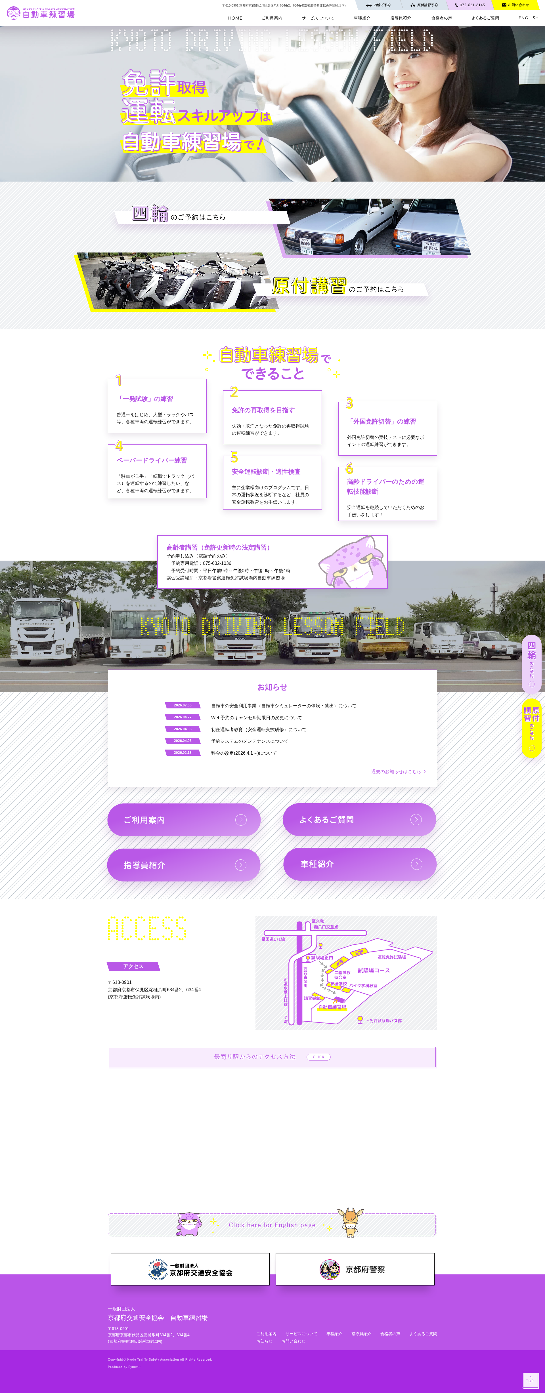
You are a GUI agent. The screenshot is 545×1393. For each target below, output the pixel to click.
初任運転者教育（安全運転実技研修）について (259, 729)
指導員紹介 (361, 1333)
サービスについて (301, 1333)
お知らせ (264, 1341)
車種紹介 (334, 1333)
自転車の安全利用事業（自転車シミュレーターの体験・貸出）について (284, 705)
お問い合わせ (293, 1341)
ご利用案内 (266, 1333)
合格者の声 (390, 1333)
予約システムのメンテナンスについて (249, 741)
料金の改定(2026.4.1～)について (244, 753)
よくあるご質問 (423, 1333)
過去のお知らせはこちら (396, 771)
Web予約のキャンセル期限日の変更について (256, 717)
